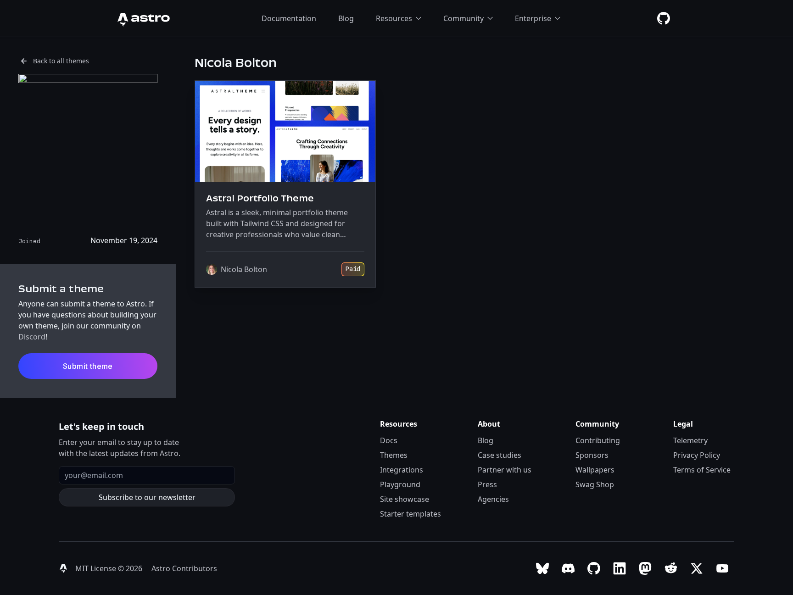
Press (487, 484)
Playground (400, 484)
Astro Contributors (184, 568)
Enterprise (533, 18)
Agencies (493, 499)
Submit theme (88, 366)
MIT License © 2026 (109, 568)
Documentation (289, 18)
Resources (394, 18)
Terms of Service (702, 470)
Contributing (597, 440)
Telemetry (690, 440)
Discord (31, 337)
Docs (388, 440)
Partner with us (504, 470)
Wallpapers (594, 470)
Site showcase (404, 499)
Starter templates (410, 514)
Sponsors (592, 455)
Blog (346, 18)
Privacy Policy (696, 455)
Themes (394, 455)
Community (463, 18)
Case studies (499, 455)
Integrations (401, 470)
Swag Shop (594, 484)
